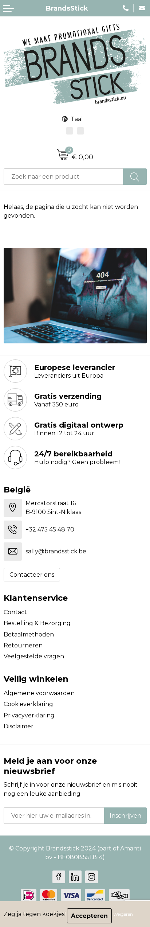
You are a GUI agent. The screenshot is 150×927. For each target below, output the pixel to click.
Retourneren (23, 645)
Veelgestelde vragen (34, 656)
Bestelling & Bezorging (37, 623)
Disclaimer (18, 726)
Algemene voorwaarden (39, 693)
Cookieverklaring (28, 704)
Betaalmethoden (29, 634)
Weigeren (123, 914)
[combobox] (63, 176)
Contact (15, 612)
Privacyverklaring (29, 715)
